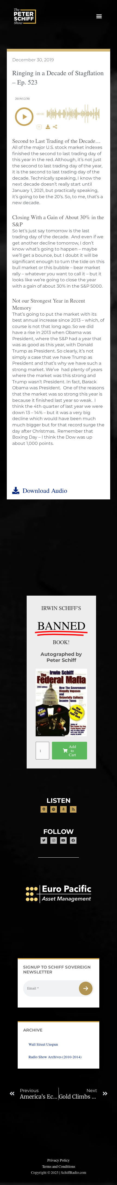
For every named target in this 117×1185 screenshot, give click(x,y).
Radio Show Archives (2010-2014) (55, 1056)
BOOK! (61, 642)
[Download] (48, 127)
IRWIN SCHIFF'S (61, 608)
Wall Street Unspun (43, 1044)
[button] (98, 16)
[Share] (55, 127)
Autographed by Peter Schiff (61, 657)
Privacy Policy (58, 1160)
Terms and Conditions (58, 1166)
